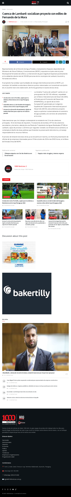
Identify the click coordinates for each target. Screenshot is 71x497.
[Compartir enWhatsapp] (60, 62)
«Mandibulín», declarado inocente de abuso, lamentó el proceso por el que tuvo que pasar (28, 373)
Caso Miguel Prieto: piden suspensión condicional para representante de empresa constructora (32, 380)
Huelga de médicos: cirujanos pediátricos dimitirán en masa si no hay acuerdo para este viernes (32, 386)
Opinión (4, 450)
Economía (53, 217)
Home (3, 9)
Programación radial (8, 457)
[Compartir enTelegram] (63, 62)
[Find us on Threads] (10, 489)
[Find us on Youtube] (13, 489)
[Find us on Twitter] (5, 489)
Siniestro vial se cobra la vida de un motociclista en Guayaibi (22, 397)
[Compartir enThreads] (67, 62)
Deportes (7, 197)
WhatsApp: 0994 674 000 (11, 475)
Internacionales (6, 442)
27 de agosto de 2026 (8, 205)
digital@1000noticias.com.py (12, 479)
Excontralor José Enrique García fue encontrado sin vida (21, 392)
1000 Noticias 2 (12, 22)
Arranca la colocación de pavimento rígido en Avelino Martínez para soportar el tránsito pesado (17, 111)
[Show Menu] (3, 3)
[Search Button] (68, 3)
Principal (45, 22)
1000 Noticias (9, 493)
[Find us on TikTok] (15, 489)
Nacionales (10, 9)
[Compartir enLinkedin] (57, 62)
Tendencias (5, 453)
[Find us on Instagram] (7, 489)
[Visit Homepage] (35, 3)
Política (4, 448)
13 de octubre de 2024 (26, 22)
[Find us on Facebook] (2, 489)
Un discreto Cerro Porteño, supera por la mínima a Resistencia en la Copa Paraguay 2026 (16, 100)
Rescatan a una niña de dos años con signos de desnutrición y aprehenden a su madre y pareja (35, 222)
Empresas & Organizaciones (10, 455)
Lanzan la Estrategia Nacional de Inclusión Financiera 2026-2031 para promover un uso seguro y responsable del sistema (58, 223)
